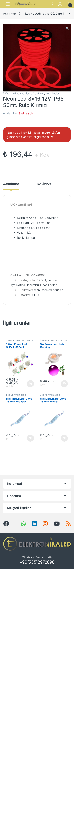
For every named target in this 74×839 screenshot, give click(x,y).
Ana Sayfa (10, 13)
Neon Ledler (52, 93)
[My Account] (60, 3)
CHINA (35, 295)
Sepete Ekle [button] (63, 383)
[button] (67, 28)
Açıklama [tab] (11, 184)
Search (51, 4)
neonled (46, 290)
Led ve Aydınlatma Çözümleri (44, 13)
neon (36, 290)
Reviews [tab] (44, 184)
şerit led (58, 290)
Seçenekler (26, 383)
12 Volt (6, 93)
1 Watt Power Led (15, 340)
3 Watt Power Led (49, 340)
